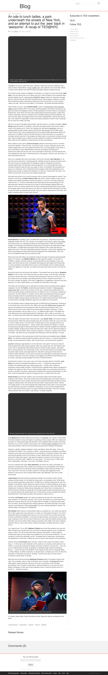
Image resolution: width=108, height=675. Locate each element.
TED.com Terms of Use (46, 673)
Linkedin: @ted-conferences (77, 38)
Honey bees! (33, 505)
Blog (14, 6)
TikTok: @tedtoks (74, 35)
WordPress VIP (29, 669)
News (9, 13)
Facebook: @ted (74, 33)
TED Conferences (16, 13)
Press (63, 673)
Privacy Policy (23, 673)
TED (11, 657)
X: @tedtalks (73, 40)
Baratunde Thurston (13, 624)
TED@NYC (43, 624)
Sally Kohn (31, 624)
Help (67, 673)
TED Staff (16, 31)
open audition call (34, 88)
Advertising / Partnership (34, 673)
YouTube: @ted (74, 29)
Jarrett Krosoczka (23, 624)
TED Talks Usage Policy (13, 673)
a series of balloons (52, 444)
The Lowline (61, 241)
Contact (55, 673)
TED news (37, 624)
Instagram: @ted (74, 31)
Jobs (59, 673)
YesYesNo (45, 438)
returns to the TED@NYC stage (34, 97)
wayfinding (53, 128)
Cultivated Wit (54, 561)
